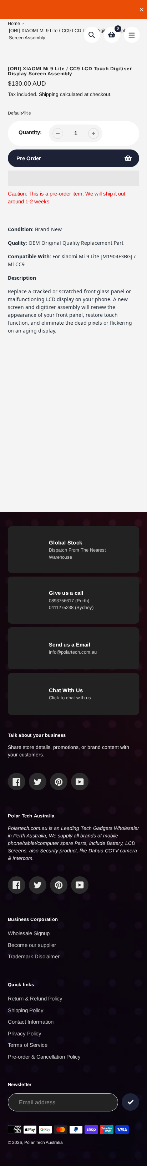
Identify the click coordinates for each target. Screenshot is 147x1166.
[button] (73, 178)
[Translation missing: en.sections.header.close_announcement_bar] (141, 9)
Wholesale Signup (29, 933)
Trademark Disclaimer (34, 956)
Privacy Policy (24, 1033)
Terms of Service (27, 1045)
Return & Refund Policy (35, 998)
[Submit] (130, 1102)
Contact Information (31, 1022)
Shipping (49, 94)
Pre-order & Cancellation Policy (44, 1057)
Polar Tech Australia (43, 1142)
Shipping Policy (26, 1010)
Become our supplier (32, 945)
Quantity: (30, 132)
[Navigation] (132, 35)
